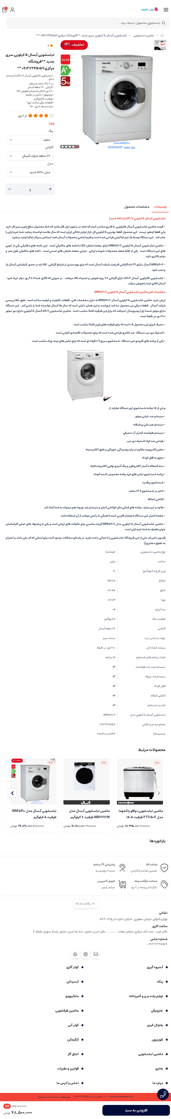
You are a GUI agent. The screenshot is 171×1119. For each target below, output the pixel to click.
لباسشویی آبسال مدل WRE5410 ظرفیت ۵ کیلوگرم (34, 813)
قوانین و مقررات (68, 1068)
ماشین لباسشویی (143, 35)
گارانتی (49, 147)
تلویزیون (157, 1039)
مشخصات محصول (136, 206)
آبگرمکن (73, 1039)
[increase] (50, 189)
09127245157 (157, 944)
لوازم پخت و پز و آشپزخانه (146, 996)
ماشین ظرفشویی (67, 1010)
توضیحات (160, 206)
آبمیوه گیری (155, 967)
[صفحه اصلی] (162, 35)
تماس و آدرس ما (68, 1083)
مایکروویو (72, 996)
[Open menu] (166, 9)
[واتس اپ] (75, 954)
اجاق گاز (73, 1054)
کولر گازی (72, 967)
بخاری (159, 1068)
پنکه (160, 981)
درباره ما (158, 1083)
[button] (12, 792)
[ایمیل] (95, 954)
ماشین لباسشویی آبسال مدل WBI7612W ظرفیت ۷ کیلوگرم (89, 813)
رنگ (50, 131)
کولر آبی (73, 1025)
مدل (50, 163)
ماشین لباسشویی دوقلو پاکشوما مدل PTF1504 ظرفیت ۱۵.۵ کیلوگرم (141, 813)
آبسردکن (73, 981)
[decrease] (10, 189)
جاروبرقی (157, 1010)
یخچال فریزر (155, 1025)
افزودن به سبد (136, 1110)
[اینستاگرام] (85, 954)
